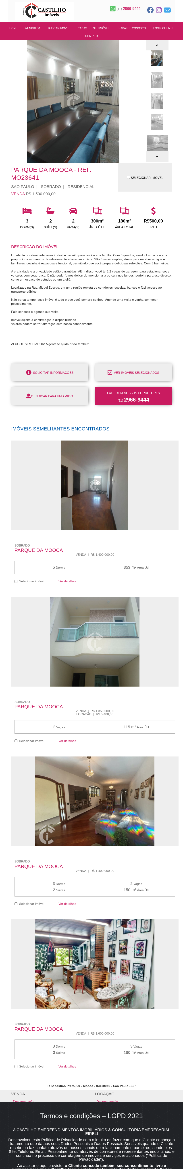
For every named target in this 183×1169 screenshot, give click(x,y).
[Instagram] (159, 10)
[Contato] (167, 10)
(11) (128, 9)
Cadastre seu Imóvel (93, 28)
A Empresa (32, 28)
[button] (157, 45)
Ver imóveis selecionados (136, 372)
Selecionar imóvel (30, 581)
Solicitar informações (52, 372)
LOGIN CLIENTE (163, 28)
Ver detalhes (67, 581)
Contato (91, 36)
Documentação (23, 1101)
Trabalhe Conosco (131, 28)
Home (13, 28)
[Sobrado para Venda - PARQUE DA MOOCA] (95, 485)
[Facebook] (150, 10)
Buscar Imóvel (59, 28)
